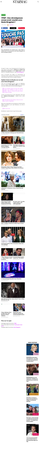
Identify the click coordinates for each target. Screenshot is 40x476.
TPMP (15, 323)
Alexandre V (11, 24)
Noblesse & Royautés (34, 394)
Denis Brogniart (20, 72)
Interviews (36, 353)
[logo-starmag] (20, 1)
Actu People (35, 414)
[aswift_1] (20, 11)
